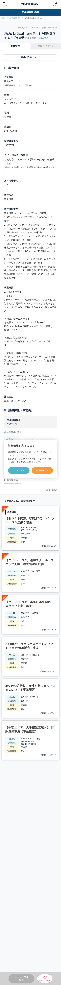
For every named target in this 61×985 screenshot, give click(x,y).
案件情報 (15, 46)
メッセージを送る (21, 978)
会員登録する (42, 471)
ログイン (56, 6)
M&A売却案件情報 (14, 18)
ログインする (19, 471)
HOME (3, 18)
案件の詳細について (30, 57)
